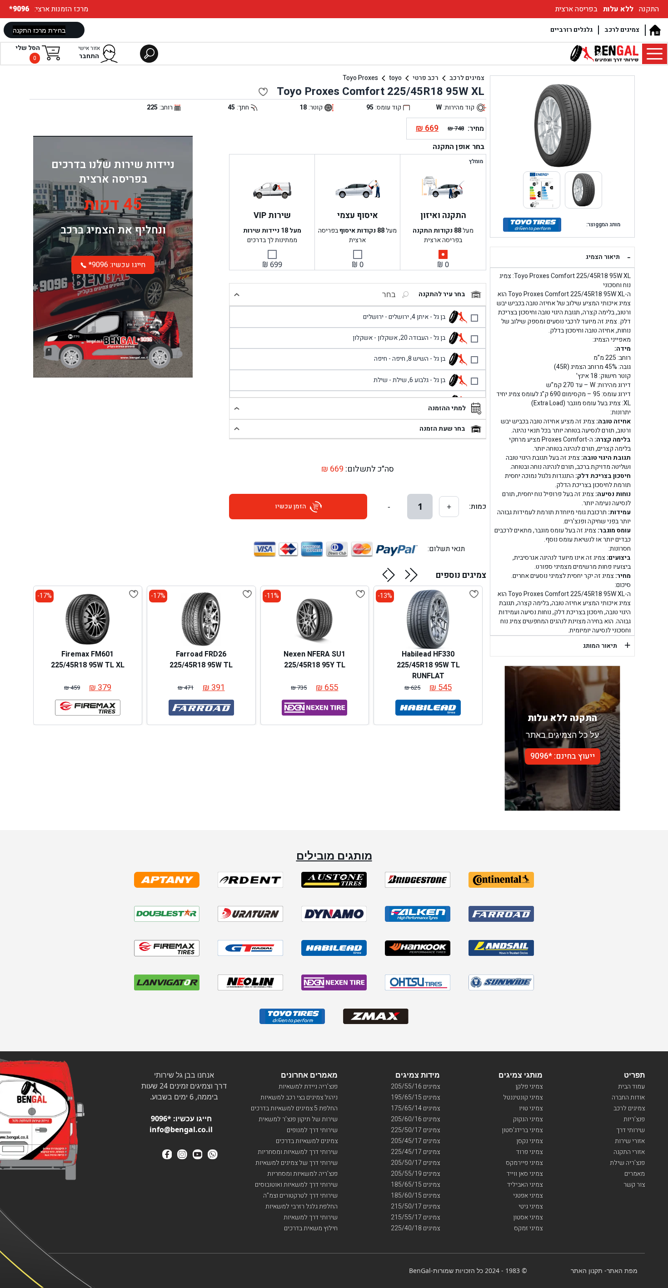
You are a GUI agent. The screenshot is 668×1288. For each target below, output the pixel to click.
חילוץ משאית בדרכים (311, 1228)
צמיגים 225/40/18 (415, 1228)
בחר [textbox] (389, 294)
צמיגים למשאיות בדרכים (307, 1141)
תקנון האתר (587, 1270)
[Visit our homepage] (654, 30)
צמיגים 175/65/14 (415, 1108)
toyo (395, 78)
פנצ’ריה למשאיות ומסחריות (302, 1174)
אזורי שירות (630, 1141)
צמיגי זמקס (528, 1228)
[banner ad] (113, 330)
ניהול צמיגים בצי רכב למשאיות (299, 1097)
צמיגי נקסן (529, 1141)
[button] (411, 575)
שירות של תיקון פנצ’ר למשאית (298, 1119)
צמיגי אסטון (528, 1217)
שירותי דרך (630, 1130)
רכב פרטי (426, 78)
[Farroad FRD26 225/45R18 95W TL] (201, 619)
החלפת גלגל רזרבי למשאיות (301, 1206)
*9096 (20, 9)
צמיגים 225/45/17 (415, 1152)
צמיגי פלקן (529, 1086)
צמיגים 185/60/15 (415, 1195)
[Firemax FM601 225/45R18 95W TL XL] (88, 619)
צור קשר (634, 1184)
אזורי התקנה (629, 1152)
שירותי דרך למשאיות (311, 1217)
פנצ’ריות (634, 1119)
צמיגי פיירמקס (524, 1163)
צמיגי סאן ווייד (525, 1174)
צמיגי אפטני (528, 1195)
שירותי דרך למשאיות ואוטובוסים (296, 1184)
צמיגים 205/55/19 (415, 1174)
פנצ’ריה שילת (627, 1163)
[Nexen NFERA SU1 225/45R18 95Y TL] (314, 619)
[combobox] (365, 294)
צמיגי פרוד (529, 1152)
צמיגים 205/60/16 (415, 1119)
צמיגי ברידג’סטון (522, 1130)
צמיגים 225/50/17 (415, 1130)
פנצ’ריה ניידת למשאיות (308, 1086)
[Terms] (166, 880)
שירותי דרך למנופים (312, 1130)
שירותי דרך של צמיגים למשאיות (296, 1163)
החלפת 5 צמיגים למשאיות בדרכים (294, 1108)
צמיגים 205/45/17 (415, 1141)
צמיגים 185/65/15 (415, 1184)
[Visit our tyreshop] (604, 54)
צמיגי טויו (531, 1108)
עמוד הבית (631, 1086)
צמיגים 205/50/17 (415, 1163)
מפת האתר (622, 1270)
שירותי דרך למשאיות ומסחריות (298, 1152)
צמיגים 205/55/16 (415, 1086)
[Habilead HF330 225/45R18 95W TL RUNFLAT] (428, 619)
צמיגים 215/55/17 (415, 1217)
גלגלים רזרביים (571, 30)
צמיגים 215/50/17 (415, 1206)
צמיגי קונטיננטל (523, 1097)
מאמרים (634, 1174)
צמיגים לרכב (621, 30)
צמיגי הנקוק (528, 1119)
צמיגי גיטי (530, 1206)
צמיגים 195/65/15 (415, 1097)
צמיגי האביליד (525, 1184)
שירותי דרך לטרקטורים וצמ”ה (300, 1195)
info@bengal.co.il (181, 1129)
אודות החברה (628, 1097)
